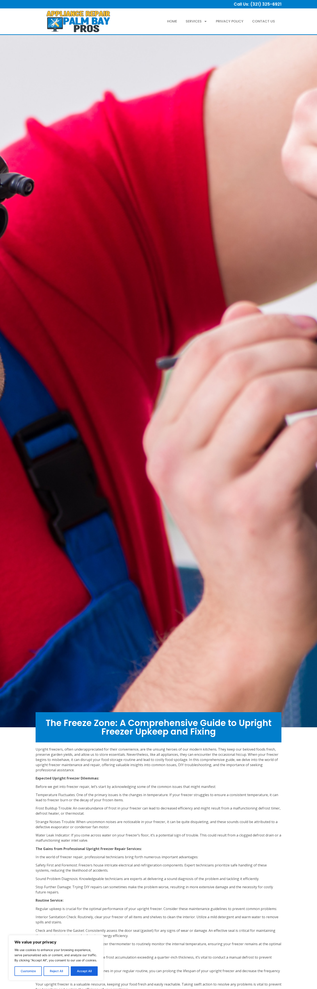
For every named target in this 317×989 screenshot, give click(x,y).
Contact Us (263, 21)
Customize (28, 971)
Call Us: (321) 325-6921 (257, 4)
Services (194, 21)
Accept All (84, 971)
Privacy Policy (229, 21)
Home (172, 21)
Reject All (56, 971)
